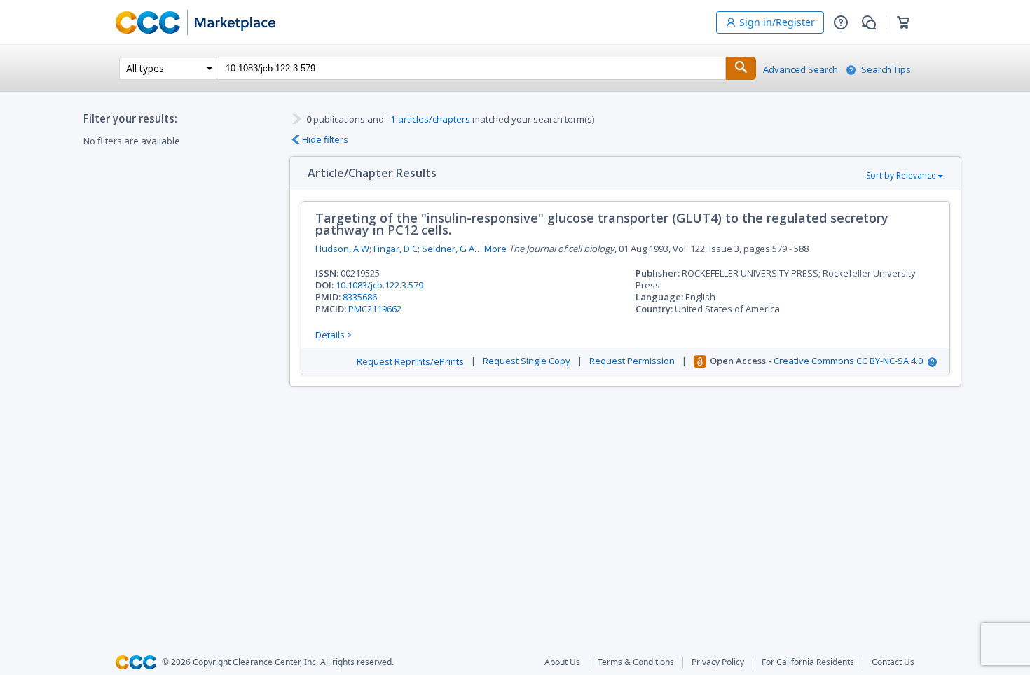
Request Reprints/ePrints (410, 362)
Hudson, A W (342, 248)
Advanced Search (800, 70)
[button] (841, 22)
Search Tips (886, 70)
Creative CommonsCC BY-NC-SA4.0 (848, 361)
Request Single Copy (526, 361)
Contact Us (893, 662)
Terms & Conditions (636, 662)
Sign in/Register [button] (777, 22)
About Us (562, 662)
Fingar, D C (395, 248)
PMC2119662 (374, 308)
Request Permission (632, 361)
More (495, 249)
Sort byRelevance (901, 175)
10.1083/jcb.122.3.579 (379, 285)
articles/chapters (430, 119)
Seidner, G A (448, 248)
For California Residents (808, 662)
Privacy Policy (718, 662)
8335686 (360, 297)
